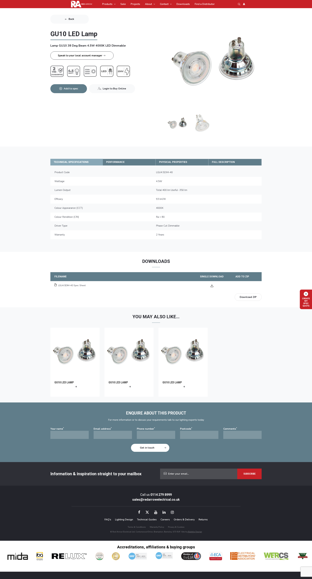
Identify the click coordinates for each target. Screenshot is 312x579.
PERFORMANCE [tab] (115, 162)
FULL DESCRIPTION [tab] (223, 162)
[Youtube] (155, 512)
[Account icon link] (244, 4)
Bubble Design (195, 531)
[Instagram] (172, 512)
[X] (147, 512)
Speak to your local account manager (80, 55)
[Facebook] (139, 512)
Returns (203, 519)
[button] (114, 4)
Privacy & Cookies (176, 527)
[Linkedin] (164, 512)
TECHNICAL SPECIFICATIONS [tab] (71, 162)
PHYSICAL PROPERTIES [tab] (173, 162)
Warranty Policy (157, 527)
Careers (165, 519)
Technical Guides (147, 519)
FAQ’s (107, 519)
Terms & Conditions (137, 527)
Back (71, 19)
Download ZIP (248, 297)
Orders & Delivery (184, 519)
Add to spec (71, 88)
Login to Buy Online (114, 88)
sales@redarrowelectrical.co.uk (156, 499)
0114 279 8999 (161, 495)
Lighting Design (124, 519)
